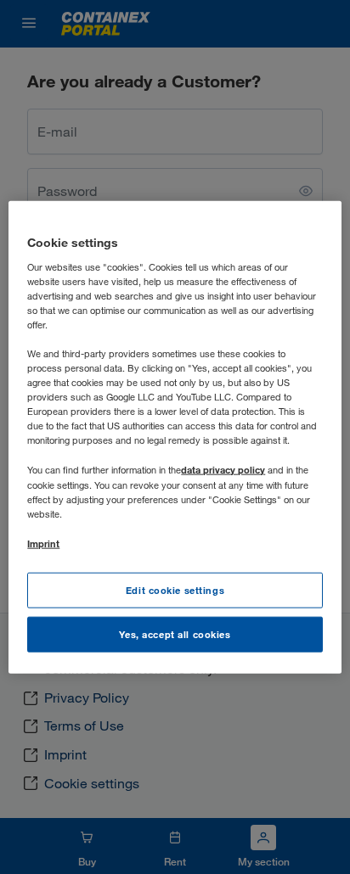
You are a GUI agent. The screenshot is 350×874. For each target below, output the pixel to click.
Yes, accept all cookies (174, 633)
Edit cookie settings (175, 590)
